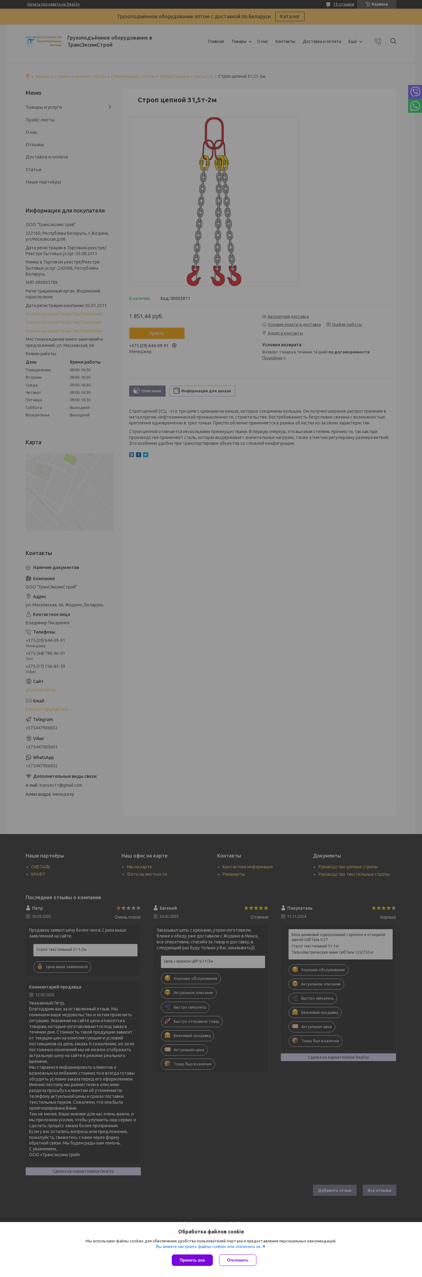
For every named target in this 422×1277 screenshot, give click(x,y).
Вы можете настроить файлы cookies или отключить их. (209, 1246)
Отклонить (237, 1260)
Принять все (192, 1260)
